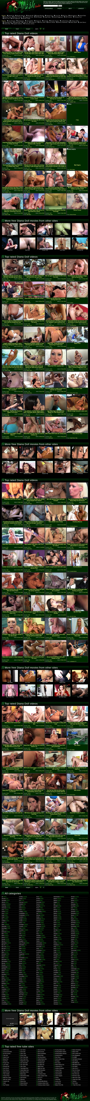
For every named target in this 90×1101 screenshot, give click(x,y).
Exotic (20, 972)
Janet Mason (82, 22)
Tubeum (74, 1081)
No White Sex (41, 1064)
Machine (38, 998)
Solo (72, 907)
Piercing (56, 954)
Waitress (73, 983)
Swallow (73, 933)
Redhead (56, 981)
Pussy (55, 978)
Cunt (20, 931)
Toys (72, 957)
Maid (37, 1000)
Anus (3, 913)
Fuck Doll (57, 15)
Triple (72, 961)
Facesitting (21, 976)
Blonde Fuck (49, 15)
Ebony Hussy (41, 1051)
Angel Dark (18, 22)
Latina (37, 985)
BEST (70, 8)
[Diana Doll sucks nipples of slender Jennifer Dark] (34, 565)
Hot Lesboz (58, 1062)
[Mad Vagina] (71, 149)
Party (55, 946)
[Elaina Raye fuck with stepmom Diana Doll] (34, 721)
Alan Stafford (30, 21)
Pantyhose (56, 944)
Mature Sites (75, 1051)
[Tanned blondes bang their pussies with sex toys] (55, 766)
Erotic (20, 967)
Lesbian (38, 991)
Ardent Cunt (80, 235)
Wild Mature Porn (76, 1064)
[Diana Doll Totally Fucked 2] (77, 811)
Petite (55, 952)
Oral (55, 931)
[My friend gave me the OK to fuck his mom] (34, 610)
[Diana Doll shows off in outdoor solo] (12, 543)
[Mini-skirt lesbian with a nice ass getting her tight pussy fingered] (34, 364)
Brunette (4, 980)
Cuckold (21, 926)
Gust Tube (27, 682)
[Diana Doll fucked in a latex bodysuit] (12, 655)
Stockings (73, 922)
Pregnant (56, 965)
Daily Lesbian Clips (42, 1075)
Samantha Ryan (8, 22)
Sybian (72, 939)
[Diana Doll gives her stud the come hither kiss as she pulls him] (34, 834)
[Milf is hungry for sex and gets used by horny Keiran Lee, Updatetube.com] (34, 856)
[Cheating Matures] (77, 520)
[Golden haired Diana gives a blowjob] (12, 565)
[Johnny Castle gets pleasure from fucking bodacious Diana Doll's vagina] (77, 141)
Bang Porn (10, 250)
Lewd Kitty (57, 1079)
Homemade (39, 943)
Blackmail (4, 959)
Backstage (4, 928)
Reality (55, 980)
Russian (56, 991)
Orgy (55, 935)
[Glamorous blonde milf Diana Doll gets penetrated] (55, 744)
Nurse (55, 922)
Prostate (56, 970)
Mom (55, 907)
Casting (3, 994)
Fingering (21, 993)
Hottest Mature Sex (59, 1064)
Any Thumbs (80, 473)
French (38, 904)
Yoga (72, 1000)
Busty (3, 987)
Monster (55, 911)
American (4, 907)
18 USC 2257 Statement (48, 1099)
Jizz (37, 970)
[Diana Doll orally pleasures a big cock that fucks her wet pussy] (12, 879)
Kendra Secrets (55, 21)
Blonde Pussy (7, 17)
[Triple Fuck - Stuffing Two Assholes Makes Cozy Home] (12, 409)
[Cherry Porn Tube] (77, 387)
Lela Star (46, 21)
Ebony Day (45, 1040)
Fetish (20, 989)
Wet (72, 989)
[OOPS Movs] (77, 51)
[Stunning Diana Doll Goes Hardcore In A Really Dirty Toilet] (12, 163)
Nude (55, 920)
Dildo (20, 948)
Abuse (55, 1099)
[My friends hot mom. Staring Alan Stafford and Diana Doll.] (77, 186)
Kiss (37, 974)
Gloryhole (38, 924)
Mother (55, 913)
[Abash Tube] (7, 12)
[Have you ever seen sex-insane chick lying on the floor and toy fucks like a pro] (12, 364)
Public (55, 974)
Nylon (55, 924)
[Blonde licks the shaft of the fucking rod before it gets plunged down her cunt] (34, 163)
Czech (20, 935)
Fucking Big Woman (42, 1081)
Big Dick (4, 948)
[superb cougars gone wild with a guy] (55, 565)
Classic (20, 898)
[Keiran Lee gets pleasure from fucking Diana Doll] (77, 633)
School (55, 993)
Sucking (73, 931)
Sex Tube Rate (45, 697)
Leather (38, 987)
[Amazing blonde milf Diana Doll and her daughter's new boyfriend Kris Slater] (55, 319)
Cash (3, 993)
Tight (72, 952)
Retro (55, 983)
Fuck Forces (10, 459)
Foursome (38, 902)
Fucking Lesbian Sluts (43, 1083)
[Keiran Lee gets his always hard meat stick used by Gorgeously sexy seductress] (12, 319)
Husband (38, 952)
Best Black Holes (45, 1025)
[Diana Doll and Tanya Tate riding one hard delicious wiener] (34, 209)
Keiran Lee (38, 21)
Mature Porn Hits (59, 1085)
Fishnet (20, 996)
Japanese (38, 965)
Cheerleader (5, 1004)
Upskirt (72, 974)
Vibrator (73, 976)
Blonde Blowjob (40, 15)
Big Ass (3, 941)
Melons (55, 900)
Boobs (3, 970)
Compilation (22, 915)
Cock (20, 907)
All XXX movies (45, 235)
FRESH (59, 8)
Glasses (38, 922)
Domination (22, 957)
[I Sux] (69, 104)
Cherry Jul (25, 22)
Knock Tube (62, 682)
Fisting (20, 998)
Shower (73, 896)
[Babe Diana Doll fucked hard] (12, 721)
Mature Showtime (76, 1049)
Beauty (3, 939)
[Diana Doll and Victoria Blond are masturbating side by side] (34, 789)
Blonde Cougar (26, 18)
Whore (72, 991)
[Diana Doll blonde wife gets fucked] (34, 297)
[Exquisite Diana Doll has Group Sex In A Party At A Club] (12, 141)
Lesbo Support (58, 1075)
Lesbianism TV (58, 1066)
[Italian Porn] (77, 342)
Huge (37, 948)
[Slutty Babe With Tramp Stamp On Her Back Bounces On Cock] (12, 744)
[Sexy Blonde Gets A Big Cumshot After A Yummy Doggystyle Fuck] (77, 364)
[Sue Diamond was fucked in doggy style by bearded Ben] (77, 274)
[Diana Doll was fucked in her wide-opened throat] (55, 633)
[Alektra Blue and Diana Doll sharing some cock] (12, 610)
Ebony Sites (41, 1055)
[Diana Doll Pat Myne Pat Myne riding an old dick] (12, 789)
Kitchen (38, 976)
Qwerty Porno (45, 459)
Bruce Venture (51, 22)
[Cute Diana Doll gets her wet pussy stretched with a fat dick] (34, 141)
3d (2, 896)
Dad (20, 937)
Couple (20, 920)
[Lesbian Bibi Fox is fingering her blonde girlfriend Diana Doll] (34, 633)
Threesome (73, 950)
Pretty (55, 967)
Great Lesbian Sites (60, 1059)
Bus (3, 985)
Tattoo (72, 941)
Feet (20, 985)
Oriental (55, 937)
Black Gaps (62, 1025)
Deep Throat (22, 943)
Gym (37, 931)
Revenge (56, 985)
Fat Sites (40, 1079)
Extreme (21, 974)
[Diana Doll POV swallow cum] (55, 364)
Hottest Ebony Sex (42, 1059)
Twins (72, 963)
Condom (21, 917)
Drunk (20, 961)
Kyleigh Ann (21, 21)
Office (55, 926)
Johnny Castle (74, 21)
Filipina (20, 991)
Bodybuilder (4, 967)
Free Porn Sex (75, 1074)
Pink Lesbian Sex (76, 1053)
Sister (72, 898)
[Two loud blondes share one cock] (34, 387)
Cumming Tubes (42, 1074)
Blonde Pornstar (18, 17)
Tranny (72, 959)
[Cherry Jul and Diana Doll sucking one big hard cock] (55, 297)
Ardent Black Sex (27, 1025)
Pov (54, 963)
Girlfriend (38, 919)
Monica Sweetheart (63, 22)
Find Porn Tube (76, 1075)
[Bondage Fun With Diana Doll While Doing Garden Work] (55, 811)
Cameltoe (4, 989)
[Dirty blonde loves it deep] (55, 520)
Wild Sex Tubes (27, 473)
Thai (72, 948)
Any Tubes (10, 682)
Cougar (21, 919)
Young (72, 1002)
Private (55, 968)
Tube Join (62, 235)
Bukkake (4, 983)
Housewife (38, 946)
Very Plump (75, 1061)
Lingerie (38, 994)
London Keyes (65, 21)
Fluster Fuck (45, 250)
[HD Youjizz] (77, 744)
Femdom (21, 987)
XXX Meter (75, 1066)
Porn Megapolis (76, 1055)
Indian (37, 954)
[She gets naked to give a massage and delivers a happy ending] (55, 879)
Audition (4, 920)
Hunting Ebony (41, 1061)
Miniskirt (56, 906)
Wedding (73, 987)
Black (3, 957)
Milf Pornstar (68, 17)
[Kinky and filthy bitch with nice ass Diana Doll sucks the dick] (55, 834)
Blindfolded (4, 961)
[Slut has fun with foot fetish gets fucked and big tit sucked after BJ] (55, 789)
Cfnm (3, 1000)
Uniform (73, 970)
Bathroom (4, 931)
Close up (21, 902)
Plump (55, 957)
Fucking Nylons (58, 1055)
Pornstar (56, 961)
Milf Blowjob (39, 17)
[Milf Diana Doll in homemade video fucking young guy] (77, 588)
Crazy (20, 922)
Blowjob (4, 965)
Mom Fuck (7, 18)
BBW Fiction (41, 1066)
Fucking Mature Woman (60, 1053)
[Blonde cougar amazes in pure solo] (77, 409)
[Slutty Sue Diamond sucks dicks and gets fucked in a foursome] (77, 543)
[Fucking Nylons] (77, 565)
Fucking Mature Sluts (60, 1049)
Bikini (3, 952)
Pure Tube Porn (10, 697)
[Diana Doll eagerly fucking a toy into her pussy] (34, 319)
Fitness (20, 1000)
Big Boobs (4, 943)
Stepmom (73, 920)
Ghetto (37, 917)
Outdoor (55, 939)
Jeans (37, 967)
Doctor (20, 952)
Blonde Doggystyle (58, 17)
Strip (72, 928)
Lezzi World (58, 1083)
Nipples (55, 919)
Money (55, 909)
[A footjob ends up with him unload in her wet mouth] (12, 633)
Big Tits (3, 950)
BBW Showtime (41, 1070)
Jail (37, 963)
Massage (38, 1004)
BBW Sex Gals (41, 1068)
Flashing (21, 1002)
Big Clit (3, 944)
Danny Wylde (73, 22)
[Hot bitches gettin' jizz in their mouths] (55, 610)
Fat (19, 983)
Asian (3, 917)
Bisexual (4, 954)
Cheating (4, 1002)
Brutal (3, 981)
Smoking (73, 906)
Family (20, 980)
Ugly (72, 965)
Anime (3, 911)
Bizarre (3, 956)
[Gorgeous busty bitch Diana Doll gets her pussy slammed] (34, 588)
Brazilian (4, 974)
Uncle (72, 967)
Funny (37, 907)
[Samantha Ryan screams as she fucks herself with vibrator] (12, 856)
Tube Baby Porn (10, 1025)
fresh (17, 29)
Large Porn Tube (76, 1079)
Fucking (38, 906)
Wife (72, 993)
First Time (21, 994)
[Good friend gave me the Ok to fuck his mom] (34, 655)
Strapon (73, 924)
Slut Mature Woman (77, 1059)
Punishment (56, 976)
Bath (3, 930)
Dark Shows (10, 1040)
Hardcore (38, 937)
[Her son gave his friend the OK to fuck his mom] (34, 118)
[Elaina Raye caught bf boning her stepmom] (77, 766)
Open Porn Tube (76, 1077)
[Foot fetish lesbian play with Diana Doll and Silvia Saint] (12, 588)
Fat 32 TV (40, 1077)
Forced (38, 900)
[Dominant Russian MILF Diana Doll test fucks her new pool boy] (34, 274)
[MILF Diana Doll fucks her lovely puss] (55, 432)
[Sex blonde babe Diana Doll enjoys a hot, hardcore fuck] (77, 879)
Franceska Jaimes (29, 23)
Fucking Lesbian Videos (43, 1085)
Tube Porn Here (77, 1085)
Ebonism (27, 1040)
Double (20, 959)
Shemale (56, 1004)
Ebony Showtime (42, 1053)
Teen (72, 946)
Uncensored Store (27, 235)
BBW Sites (40, 1072)
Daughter (21, 941)
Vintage (73, 978)
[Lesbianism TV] (77, 655)
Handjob (38, 935)
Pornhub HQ (80, 250)
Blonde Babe (82, 15)
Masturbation (57, 896)
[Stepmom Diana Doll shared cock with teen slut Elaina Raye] (77, 721)
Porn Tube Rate (80, 682)
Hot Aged (57, 1061)
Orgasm (55, 933)
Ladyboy (38, 981)
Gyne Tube (45, 682)
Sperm (72, 915)
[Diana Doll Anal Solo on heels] (12, 498)
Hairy (37, 933)
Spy (72, 917)
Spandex (73, 911)
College (21, 911)
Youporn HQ (45, 473)
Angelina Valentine (17, 23)
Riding (55, 987)
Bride (3, 976)
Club (20, 906)
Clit (20, 900)
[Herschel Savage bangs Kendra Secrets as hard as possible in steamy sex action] (77, 73)
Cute (20, 933)
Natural (55, 917)
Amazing (4, 906)
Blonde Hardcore (21, 15)
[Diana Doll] (77, 834)
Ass (2, 919)
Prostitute (56, 972)
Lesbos (57, 1077)
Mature (55, 898)
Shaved (55, 1000)
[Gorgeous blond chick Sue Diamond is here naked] (34, 96)
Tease (72, 944)
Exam (20, 970)
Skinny (72, 900)
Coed (20, 909)
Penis (55, 948)
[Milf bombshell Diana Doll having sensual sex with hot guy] (34, 73)
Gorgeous (38, 926)
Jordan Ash (34, 22)
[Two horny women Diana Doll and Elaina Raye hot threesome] (77, 498)
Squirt (72, 919)
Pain (55, 941)
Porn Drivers (27, 459)
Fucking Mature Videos (60, 1051)
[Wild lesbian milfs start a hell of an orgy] (34, 543)
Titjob (72, 954)
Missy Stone (42, 22)
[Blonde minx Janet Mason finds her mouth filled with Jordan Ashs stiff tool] (34, 51)
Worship (73, 996)
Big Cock (4, 946)
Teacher (73, 943)
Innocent (38, 956)
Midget (55, 902)
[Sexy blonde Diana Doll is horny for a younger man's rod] (12, 73)
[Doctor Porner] (77, 209)
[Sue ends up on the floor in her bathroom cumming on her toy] (12, 209)
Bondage (4, 968)
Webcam (73, 985)
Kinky (37, 972)
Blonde (3, 963)
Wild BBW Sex (75, 1062)
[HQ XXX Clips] (77, 610)
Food (37, 896)
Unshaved (73, 972)
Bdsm (3, 935)
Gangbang (38, 911)
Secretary (56, 996)
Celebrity (4, 998)
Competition (22, 913)
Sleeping (73, 904)
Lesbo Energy (58, 1072)
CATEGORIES (49, 8)
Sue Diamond (12, 21)
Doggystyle (21, 954)
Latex (37, 983)
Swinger (73, 937)
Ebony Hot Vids (41, 1049)
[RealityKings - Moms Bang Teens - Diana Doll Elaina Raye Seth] (55, 51)
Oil (54, 928)
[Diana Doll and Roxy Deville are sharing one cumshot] (55, 96)
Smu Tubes (80, 697)
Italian (37, 961)
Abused (3, 898)
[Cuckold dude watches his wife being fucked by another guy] (12, 297)
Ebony (20, 963)
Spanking (73, 913)
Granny (38, 928)
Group (37, 930)
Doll (20, 956)
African (3, 902)
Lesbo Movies (58, 1074)
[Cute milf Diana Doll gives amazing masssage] (55, 209)
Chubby (21, 896)
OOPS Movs (10, 235)
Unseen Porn (80, 459)
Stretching (73, 926)
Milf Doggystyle (16, 18)
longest (28, 29)
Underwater (74, 968)
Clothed (21, 904)
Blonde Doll (11, 15)
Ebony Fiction (80, 1040)
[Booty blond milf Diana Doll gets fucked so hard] (55, 655)
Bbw (3, 933)
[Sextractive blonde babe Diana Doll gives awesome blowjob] (12, 766)
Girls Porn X (75, 1068)
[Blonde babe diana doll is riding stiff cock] (55, 721)
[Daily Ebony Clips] (77, 432)
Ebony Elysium (62, 1040)
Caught (3, 996)
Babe (3, 924)
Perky (55, 950)
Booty (3, 972)
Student (73, 930)
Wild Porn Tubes (10, 473)
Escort (20, 968)
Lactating (38, 980)
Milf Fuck (65, 15)
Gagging (38, 909)
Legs (37, 989)
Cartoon (4, 991)
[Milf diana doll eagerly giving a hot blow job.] (34, 811)
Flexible (21, 1004)
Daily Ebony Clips (80, 1025)
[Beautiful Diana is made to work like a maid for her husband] (55, 387)
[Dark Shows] (77, 789)
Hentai (37, 939)
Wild (72, 994)
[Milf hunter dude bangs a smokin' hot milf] (34, 766)
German (38, 915)
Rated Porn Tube (27, 697)
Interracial (38, 959)
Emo (20, 965)
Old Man (56, 930)
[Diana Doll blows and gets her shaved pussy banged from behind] (34, 498)
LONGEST (81, 8)
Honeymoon (39, 944)
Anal (3, 909)
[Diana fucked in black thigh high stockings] (12, 834)
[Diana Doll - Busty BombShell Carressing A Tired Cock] (55, 342)
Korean (38, 978)
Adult (62, 473)
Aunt (3, 922)
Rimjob (55, 989)
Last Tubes (62, 250)
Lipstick (38, 996)
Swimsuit (73, 935)
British (3, 978)
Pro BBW (74, 1057)
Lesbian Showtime (59, 1068)
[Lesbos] (77, 297)
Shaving (56, 1002)
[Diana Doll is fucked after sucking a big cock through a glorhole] (34, 520)
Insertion (38, 957)
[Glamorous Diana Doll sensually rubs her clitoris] (55, 543)
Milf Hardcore (73, 15)
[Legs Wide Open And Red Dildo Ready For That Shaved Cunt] (55, 409)
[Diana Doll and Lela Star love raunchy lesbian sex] (34, 432)
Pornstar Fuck (78, 17)
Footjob (38, 898)
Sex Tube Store (62, 697)
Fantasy (21, 981)
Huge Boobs (47, 17)
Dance (20, 939)
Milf (54, 904)
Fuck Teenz (58, 1057)
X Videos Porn (75, 1072)
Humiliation (39, 950)
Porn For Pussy (76, 1070)
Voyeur (72, 981)
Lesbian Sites (58, 1070)
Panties (55, 943)
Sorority (73, 909)
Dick (20, 946)
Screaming (56, 994)
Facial (20, 978)
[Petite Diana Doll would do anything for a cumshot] (12, 387)
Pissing (55, 956)
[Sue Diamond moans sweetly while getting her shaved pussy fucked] (12, 520)
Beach (3, 937)
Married (38, 1002)
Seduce (55, 998)
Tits (72, 956)
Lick (37, 993)
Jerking (38, 968)
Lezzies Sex (58, 1081)
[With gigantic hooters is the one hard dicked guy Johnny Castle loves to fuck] (34, 879)
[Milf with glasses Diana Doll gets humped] (55, 498)
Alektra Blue (7, 23)
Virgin (72, 980)
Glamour (38, 920)
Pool (55, 959)
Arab (3, 915)
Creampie (21, 924)
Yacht (72, 998)
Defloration (21, 944)
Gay (37, 913)
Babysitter (4, 926)
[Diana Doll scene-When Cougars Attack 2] (12, 432)
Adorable (4, 900)
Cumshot (21, 930)
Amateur (4, 904)
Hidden (38, 941)
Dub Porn (27, 250)
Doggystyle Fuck (29, 17)
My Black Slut (41, 1062)
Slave (72, 902)
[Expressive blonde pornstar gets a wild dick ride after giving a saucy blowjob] (12, 274)
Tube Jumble (62, 459)
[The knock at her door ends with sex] (12, 811)
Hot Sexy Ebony (41, 1057)
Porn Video (75, 1083)
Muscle (55, 915)
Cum (20, 928)
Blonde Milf (30, 15)
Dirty (20, 950)
